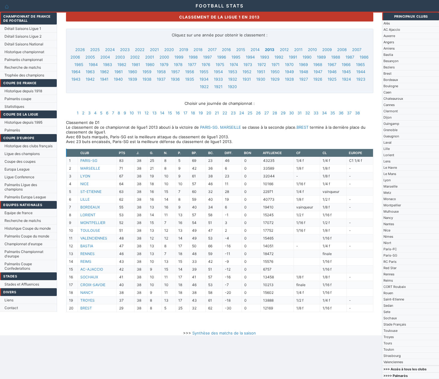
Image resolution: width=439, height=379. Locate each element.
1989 (321, 57)
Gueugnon (391, 136)
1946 (332, 71)
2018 (198, 49)
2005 (90, 57)
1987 (350, 57)
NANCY (86, 292)
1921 (218, 86)
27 (266, 113)
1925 (332, 79)
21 (217, 113)
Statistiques (14, 106)
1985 (78, 64)
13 (154, 113)
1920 (232, 86)
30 (291, 113)
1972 (261, 64)
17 (185, 113)
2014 (255, 49)
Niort (387, 243)
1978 (178, 64)
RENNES (87, 253)
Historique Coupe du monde (27, 228)
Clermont (390, 111)
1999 (178, 57)
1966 (346, 64)
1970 (289, 64)
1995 (235, 57)
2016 (226, 49)
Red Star (390, 268)
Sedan (388, 305)
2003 (120, 57)
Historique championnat (24, 52)
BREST (302, 127)
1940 (118, 79)
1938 (146, 79)
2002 (135, 57)
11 (139, 113)
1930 (260, 79)
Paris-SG (390, 255)
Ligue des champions (22, 153)
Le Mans (389, 174)
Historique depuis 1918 (23, 91)
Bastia (388, 55)
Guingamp (391, 124)
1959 (146, 71)
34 (324, 113)
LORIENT (88, 215)
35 (332, 113)
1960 (132, 71)
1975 (220, 64)
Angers (388, 42)
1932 (232, 79)
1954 (218, 71)
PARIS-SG (209, 127)
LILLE (85, 199)
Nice (386, 230)
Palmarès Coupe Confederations (18, 266)
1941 (104, 79)
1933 (218, 79)
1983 (107, 64)
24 (241, 113)
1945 (346, 71)
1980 (149, 64)
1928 (289, 79)
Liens (8, 300)
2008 (342, 49)
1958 (161, 71)
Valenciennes (393, 362)
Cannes (389, 105)
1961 (118, 71)
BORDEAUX (90, 207)
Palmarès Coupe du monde (26, 236)
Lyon (387, 180)
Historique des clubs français (28, 146)
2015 (240, 49)
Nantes (388, 224)
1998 (193, 57)
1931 (246, 79)
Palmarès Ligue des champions (20, 186)
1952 (246, 71)
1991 (293, 57)
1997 (207, 57)
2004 (105, 57)
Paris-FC (390, 249)
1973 (247, 64)
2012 (284, 49)
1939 (132, 79)
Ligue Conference (19, 177)
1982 (121, 64)
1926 (317, 79)
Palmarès (12, 130)
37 (349, 113)
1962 (104, 71)
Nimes (388, 236)
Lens (387, 161)
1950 (275, 71)
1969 (303, 64)
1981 (136, 64)
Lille (386, 149)
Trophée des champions (24, 75)
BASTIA (86, 246)
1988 (335, 57)
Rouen (388, 293)
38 (357, 113)
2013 (269, 49)
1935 (189, 79)
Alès (386, 23)
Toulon (388, 349)
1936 (175, 79)
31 (299, 113)
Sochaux (390, 318)
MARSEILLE (230, 127)
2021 (154, 49)
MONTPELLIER (92, 222)
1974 (234, 64)
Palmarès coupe (17, 98)
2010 (312, 49)
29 (283, 113)
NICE (84, 184)
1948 (303, 71)
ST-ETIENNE (91, 191)
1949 (289, 71)
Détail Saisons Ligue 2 (23, 36)
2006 (75, 57)
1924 (346, 79)
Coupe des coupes (20, 161)
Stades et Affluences (21, 284)
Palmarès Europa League (25, 197)
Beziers (389, 67)
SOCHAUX (89, 277)
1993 (264, 57)
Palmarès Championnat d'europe (23, 253)
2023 (125, 49)
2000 (164, 57)
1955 (203, 71)
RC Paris (390, 262)
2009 (327, 49)
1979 (164, 64)
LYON (85, 176)
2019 (183, 49)
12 (147, 113)
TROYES (87, 300)
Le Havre (390, 167)
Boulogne (390, 86)
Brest (387, 73)
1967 (332, 64)
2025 (95, 49)
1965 (360, 64)
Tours (387, 343)
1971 (275, 64)
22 (224, 113)
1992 (278, 57)
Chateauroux (393, 98)
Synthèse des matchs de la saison (224, 333)
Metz (387, 193)
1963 (90, 71)
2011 (298, 49)
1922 (204, 86)
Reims (388, 280)
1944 (360, 71)
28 (274, 113)
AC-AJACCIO (91, 269)
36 (341, 113)
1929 (275, 79)
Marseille (390, 186)
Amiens (389, 48)
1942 (90, 79)
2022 (140, 49)
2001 (149, 57)
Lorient (388, 155)
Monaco (389, 199)
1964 (75, 71)
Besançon (390, 61)
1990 (307, 57)
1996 (221, 57)
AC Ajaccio (391, 29)
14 (162, 113)
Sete (386, 312)
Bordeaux (390, 80)
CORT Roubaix (394, 287)
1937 (161, 79)
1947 (318, 71)
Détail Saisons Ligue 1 (22, 28)
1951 (261, 71)
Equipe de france (18, 213)
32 (307, 113)
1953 (232, 71)
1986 (364, 57)
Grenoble (390, 130)
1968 (317, 64)
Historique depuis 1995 (23, 122)
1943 (75, 79)
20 (208, 113)
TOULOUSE (90, 230)
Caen (387, 92)
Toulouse (390, 331)
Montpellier (392, 205)
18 (193, 113)
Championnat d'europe (23, 244)
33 (316, 113)
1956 (189, 71)
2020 (169, 49)
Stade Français (394, 324)
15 (170, 113)
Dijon (387, 117)
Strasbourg (392, 356)
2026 (80, 49)
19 (201, 113)
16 (178, 113)
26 (258, 113)
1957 (175, 71)
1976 (206, 64)
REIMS (85, 261)
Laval (387, 142)
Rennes (389, 274)
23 (233, 113)
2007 (356, 49)
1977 (192, 64)
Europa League (17, 169)
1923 (360, 79)
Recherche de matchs (22, 67)
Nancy (388, 218)
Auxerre (389, 36)
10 (132, 113)
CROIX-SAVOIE (92, 285)
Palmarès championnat (23, 59)
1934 (203, 79)
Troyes (388, 337)
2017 (212, 49)
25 (250, 113)
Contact (11, 308)
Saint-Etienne (393, 299)
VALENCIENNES (93, 238)
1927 (303, 79)
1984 (93, 64)
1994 (250, 57)
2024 (110, 49)
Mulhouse (391, 211)
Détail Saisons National (23, 44)
